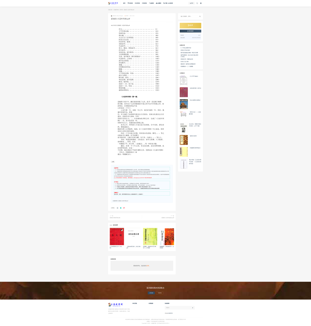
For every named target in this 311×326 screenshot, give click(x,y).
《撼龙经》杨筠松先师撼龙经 (188, 64)
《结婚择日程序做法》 (195, 148)
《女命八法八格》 (184, 61)
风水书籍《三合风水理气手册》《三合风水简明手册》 (195, 161)
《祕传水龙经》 (193, 136)
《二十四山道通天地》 (186, 47)
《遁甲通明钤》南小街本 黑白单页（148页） (189, 56)
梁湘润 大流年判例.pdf (123, 200)
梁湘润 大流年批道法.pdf (168, 217)
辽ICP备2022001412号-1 (163, 323)
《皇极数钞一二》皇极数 (186, 66)
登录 (147, 265)
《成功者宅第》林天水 (195, 88)
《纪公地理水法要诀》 (195, 100)
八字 (113, 161)
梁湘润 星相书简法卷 (115, 217)
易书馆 (121, 9)
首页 (124, 3)
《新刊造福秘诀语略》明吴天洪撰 (189, 52)
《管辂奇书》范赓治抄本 (186, 59)
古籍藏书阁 (116, 9)
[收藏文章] (117, 208)
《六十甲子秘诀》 (194, 76)
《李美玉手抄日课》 (185, 50)
